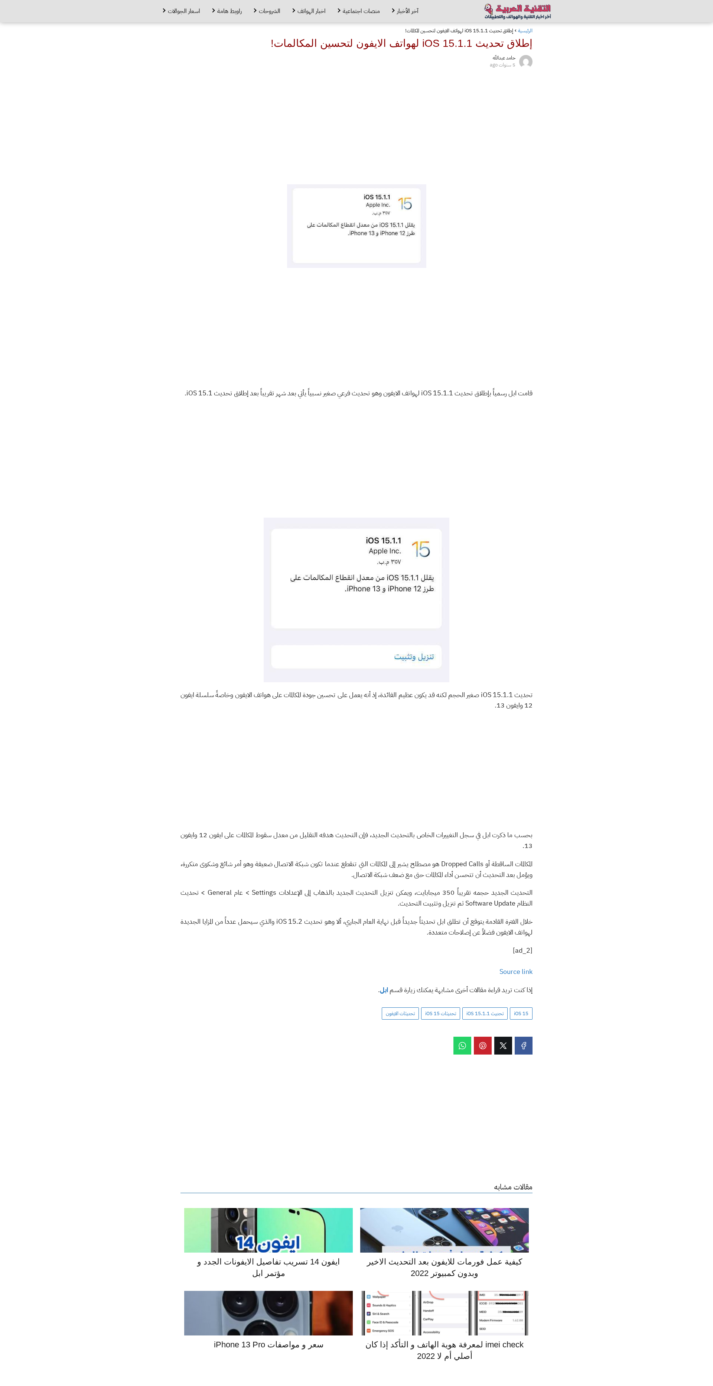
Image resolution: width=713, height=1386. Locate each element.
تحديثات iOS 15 (440, 1013)
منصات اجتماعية (361, 11)
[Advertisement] (356, 125)
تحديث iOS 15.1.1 (485, 1013)
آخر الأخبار (408, 11)
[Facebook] (524, 1046)
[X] (503, 1046)
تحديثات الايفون (400, 1013)
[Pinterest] (483, 1046)
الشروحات (269, 11)
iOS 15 (521, 1013)
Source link (516, 971)
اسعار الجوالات (184, 11)
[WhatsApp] (462, 1046)
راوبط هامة (229, 11)
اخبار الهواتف (311, 11)
